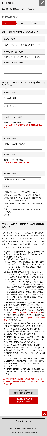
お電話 (9, 155)
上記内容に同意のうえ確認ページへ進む (23, 400)
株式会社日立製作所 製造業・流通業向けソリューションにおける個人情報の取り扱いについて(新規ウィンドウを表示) (23, 381)
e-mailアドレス (13, 117)
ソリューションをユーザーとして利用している (23, 195)
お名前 (9, 93)
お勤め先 (10, 138)
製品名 (9, 39)
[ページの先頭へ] (44, 413)
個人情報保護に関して (29, 429)
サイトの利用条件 (15, 429)
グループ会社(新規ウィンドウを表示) (25, 312)
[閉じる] (42, 3)
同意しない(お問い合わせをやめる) (23, 391)
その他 (37, 57)
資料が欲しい (11, 57)
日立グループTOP (23, 421)
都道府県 (10, 173)
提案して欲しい (25, 57)
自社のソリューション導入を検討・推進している (24, 192)
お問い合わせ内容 (13, 62)
